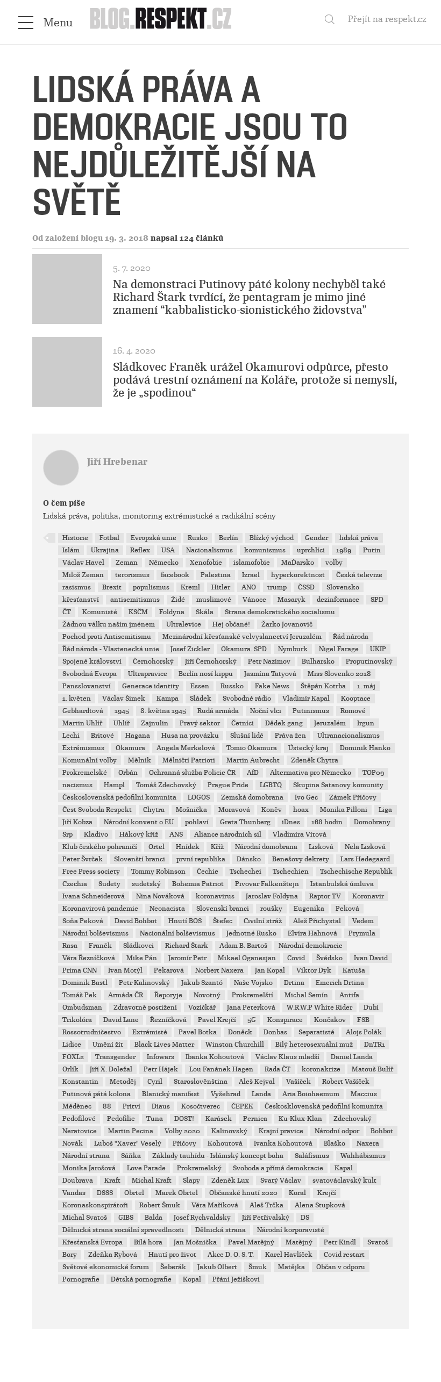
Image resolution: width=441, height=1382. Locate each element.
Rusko (198, 538)
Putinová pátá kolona (96, 1094)
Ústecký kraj (308, 748)
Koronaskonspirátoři (95, 1205)
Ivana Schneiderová (93, 896)
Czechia (74, 884)
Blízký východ (272, 538)
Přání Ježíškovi (236, 1279)
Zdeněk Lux (230, 1180)
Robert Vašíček (345, 1081)
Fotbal (109, 538)
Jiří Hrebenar (117, 461)
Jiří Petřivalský (265, 1217)
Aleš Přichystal (317, 921)
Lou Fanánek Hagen (221, 1069)
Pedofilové (79, 1118)
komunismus (265, 550)
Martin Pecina (130, 1131)
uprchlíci (311, 550)
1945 (122, 711)
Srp (67, 834)
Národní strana (86, 1155)
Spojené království (92, 661)
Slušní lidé (247, 735)
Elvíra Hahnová (312, 933)
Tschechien (291, 871)
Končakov (330, 1020)
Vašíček (298, 1081)
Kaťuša (354, 970)
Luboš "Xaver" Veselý (127, 1143)
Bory (69, 1254)
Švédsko (329, 958)
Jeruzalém (330, 723)
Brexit (112, 587)
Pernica (255, 1118)
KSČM (138, 612)
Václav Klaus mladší (287, 1057)
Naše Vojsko (253, 982)
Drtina (294, 982)
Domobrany (372, 822)
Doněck (240, 1032)
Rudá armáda (218, 711)
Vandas (74, 1193)
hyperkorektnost (298, 575)
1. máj (366, 686)
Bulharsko (318, 661)
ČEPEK (242, 1106)
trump (277, 587)
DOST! (184, 1118)
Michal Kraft (152, 1180)
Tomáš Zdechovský (166, 785)
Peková (347, 908)
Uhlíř (121, 723)
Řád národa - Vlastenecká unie (110, 649)
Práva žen (290, 735)
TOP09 (373, 772)
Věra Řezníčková (88, 958)
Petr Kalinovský (144, 982)
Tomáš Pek (79, 995)
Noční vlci (265, 711)
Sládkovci (138, 945)
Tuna (154, 1118)
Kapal (344, 1168)
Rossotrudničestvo (91, 1032)
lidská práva (358, 538)
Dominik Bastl (85, 982)
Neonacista (167, 908)
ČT (66, 612)
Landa (261, 1094)
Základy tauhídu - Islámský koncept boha (217, 1155)
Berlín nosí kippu (206, 674)
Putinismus (311, 711)
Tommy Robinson (158, 871)
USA (168, 550)
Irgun (365, 723)
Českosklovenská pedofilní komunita (324, 1106)
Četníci (242, 723)
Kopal (192, 1279)
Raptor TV (325, 896)
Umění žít (108, 1044)
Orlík (70, 1069)
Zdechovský (352, 1118)
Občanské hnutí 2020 (243, 1193)
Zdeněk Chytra (314, 760)
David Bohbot (136, 921)
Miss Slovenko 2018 (339, 674)
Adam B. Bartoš (243, 945)
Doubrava (77, 1180)
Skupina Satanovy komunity (338, 785)
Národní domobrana (266, 847)
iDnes (291, 822)
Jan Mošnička (195, 1242)
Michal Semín (306, 995)
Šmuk (257, 1267)
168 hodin (327, 822)
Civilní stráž (263, 921)
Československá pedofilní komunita (119, 797)
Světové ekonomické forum (105, 1267)
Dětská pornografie (141, 1279)
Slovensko (342, 587)
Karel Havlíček (288, 1254)
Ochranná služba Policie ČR (192, 772)
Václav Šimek (123, 698)
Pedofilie (121, 1118)
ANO (248, 587)
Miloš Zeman (83, 575)
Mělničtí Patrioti (188, 760)
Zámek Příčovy (352, 797)
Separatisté (316, 1032)
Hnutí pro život (172, 1254)
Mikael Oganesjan (247, 958)
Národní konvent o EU (139, 822)
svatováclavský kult (344, 1180)
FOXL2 (73, 1057)
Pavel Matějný (251, 1242)
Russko (232, 686)
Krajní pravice (281, 1131)
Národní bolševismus (95, 933)
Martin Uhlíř (82, 723)
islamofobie (251, 562)
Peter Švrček (82, 859)
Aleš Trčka (266, 1205)
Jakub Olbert (217, 1267)
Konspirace (285, 1020)
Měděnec (76, 1106)
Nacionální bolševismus (177, 933)
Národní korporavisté (290, 1230)
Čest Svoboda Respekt (97, 809)
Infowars (160, 1057)
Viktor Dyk (313, 970)
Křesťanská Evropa (92, 1242)
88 (107, 1106)
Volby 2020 (182, 1131)
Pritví (131, 1106)
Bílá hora (148, 1242)
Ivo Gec (306, 797)
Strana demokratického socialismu (280, 612)
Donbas (275, 1032)
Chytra (154, 809)
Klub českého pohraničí (99, 847)
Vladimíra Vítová (299, 834)
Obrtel (134, 1193)
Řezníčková (168, 1020)
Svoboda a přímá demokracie (278, 1168)
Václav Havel (83, 562)
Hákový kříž (138, 834)
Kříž (217, 847)
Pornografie (80, 1279)
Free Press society (91, 871)
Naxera (368, 1143)
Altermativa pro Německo (310, 772)
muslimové (213, 599)
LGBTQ (271, 785)
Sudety (109, 884)
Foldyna (171, 612)
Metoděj (123, 1081)
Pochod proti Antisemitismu (106, 636)
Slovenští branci (139, 859)
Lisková (321, 847)
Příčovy (184, 1143)
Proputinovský (369, 661)
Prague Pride (228, 785)
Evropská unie (153, 538)
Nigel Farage (339, 649)
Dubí (371, 1007)
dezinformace (338, 599)
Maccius (364, 1094)
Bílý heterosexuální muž (314, 1044)
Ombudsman (82, 1007)
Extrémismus (83, 748)
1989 (343, 550)
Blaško (334, 1143)
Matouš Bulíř (372, 1069)
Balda (153, 1217)
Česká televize (359, 575)
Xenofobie (206, 562)
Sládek (200, 698)
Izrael (251, 575)
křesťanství (80, 599)
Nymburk (293, 649)
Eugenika (309, 908)
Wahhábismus (363, 1155)
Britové (102, 735)
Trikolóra (77, 1020)
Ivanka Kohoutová (283, 1143)
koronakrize (321, 1069)
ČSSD (306, 587)
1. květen (76, 698)
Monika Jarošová (89, 1168)
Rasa (69, 945)
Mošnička (191, 809)
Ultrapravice (147, 674)
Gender (316, 538)
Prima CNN (79, 970)
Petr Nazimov (269, 661)
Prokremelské (84, 772)
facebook (175, 575)
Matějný (299, 1242)
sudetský (146, 884)
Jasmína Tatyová (270, 674)
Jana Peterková (251, 1007)
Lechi (71, 735)
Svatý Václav (280, 1180)
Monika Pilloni (343, 809)
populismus (151, 587)
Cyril (154, 1081)
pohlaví (197, 822)
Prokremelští (252, 995)
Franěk (100, 945)
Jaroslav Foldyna (272, 896)
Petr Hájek (161, 1069)
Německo (164, 562)
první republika (200, 859)
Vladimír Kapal (306, 698)
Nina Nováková (160, 896)
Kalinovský (229, 1131)
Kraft (112, 1180)
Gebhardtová (82, 711)
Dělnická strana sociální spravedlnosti (123, 1230)
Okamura (130, 748)
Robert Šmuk (159, 1205)
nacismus (77, 785)
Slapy (191, 1180)
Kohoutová (225, 1143)
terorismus (132, 575)
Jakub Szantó (202, 982)
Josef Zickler (190, 649)
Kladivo (96, 834)
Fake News (272, 686)
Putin (372, 550)
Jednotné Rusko (251, 933)
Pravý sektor (200, 723)
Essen (199, 686)
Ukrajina (105, 550)
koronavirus (215, 896)
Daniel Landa (352, 1057)
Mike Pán (141, 958)
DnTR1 (374, 1044)
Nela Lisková (365, 847)
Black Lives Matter (164, 1044)
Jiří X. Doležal (111, 1069)
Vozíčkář (202, 1007)
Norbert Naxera (219, 970)
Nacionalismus (209, 550)
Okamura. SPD (244, 649)
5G (251, 1020)
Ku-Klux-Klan (300, 1118)
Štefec (222, 921)
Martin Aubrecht (253, 760)
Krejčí (326, 1193)
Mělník (139, 760)
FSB (363, 1020)
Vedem (363, 921)
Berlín (228, 538)
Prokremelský (199, 1168)
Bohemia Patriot (198, 884)
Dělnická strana (220, 1230)
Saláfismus (312, 1155)
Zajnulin (154, 723)
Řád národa (350, 636)
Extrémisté (149, 1032)
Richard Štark (186, 945)
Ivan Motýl (125, 970)
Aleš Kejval (257, 1081)
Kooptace (356, 698)
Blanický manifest (171, 1094)
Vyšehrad (225, 1094)
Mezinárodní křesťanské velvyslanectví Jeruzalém (242, 636)
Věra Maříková (214, 1205)
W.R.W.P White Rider (319, 1007)
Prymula (361, 933)
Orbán (128, 772)
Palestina (216, 575)
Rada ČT (277, 1069)
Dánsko (249, 859)
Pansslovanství (86, 686)
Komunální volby (89, 760)
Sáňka (131, 1155)
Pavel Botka (198, 1032)
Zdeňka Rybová (112, 1254)
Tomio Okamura (251, 748)
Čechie (207, 871)
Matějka (291, 1267)
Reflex (140, 550)
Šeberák (173, 1267)
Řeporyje (168, 995)
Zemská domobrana (252, 797)
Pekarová (169, 970)
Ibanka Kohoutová (215, 1057)
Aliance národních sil (227, 834)
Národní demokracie (311, 945)
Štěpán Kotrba (323, 686)
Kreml (190, 587)
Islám (71, 550)
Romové (353, 711)
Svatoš (377, 1242)
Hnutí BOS (185, 921)
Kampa (168, 698)
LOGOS (199, 797)
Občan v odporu (340, 1267)
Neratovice (79, 1131)
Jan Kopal (270, 970)
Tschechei (245, 871)
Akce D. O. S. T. (231, 1254)
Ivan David (371, 958)
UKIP (378, 649)
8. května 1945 (163, 711)
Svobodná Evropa (89, 674)
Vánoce (254, 599)
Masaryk (291, 599)
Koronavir (368, 896)
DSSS (105, 1193)
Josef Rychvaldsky (202, 1217)
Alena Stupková (320, 1205)
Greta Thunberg (245, 822)
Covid (296, 958)
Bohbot (382, 1131)
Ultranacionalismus (348, 735)
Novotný (207, 995)
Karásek (218, 1118)
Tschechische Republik (356, 871)
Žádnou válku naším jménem (108, 624)
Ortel (156, 847)
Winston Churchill (234, 1044)
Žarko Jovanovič (286, 624)
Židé (178, 599)
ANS (176, 834)
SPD (377, 599)
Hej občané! (231, 624)
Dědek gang (284, 723)
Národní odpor (337, 1131)
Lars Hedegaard (365, 859)
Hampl (114, 785)
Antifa (349, 995)
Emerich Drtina (340, 982)
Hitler (220, 587)
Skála (205, 612)
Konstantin (80, 1081)
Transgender (115, 1057)
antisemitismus (135, 599)
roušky (271, 908)
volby (334, 562)
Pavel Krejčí (217, 1020)
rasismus (76, 587)
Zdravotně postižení (145, 1007)
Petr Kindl (340, 1242)
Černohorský (153, 661)
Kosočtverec (200, 1106)
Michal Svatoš (84, 1217)
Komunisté (99, 612)
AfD (253, 772)
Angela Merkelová (186, 748)
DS (305, 1217)
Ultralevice (183, 624)
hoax (301, 809)
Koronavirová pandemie (100, 908)
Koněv (271, 809)
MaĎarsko (297, 562)
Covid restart (344, 1254)
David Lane (121, 1020)
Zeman (127, 562)
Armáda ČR (125, 995)
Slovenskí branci (222, 908)
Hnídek (188, 847)
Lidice (71, 1044)
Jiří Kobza (77, 822)
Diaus (161, 1106)
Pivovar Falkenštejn (267, 884)
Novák (72, 1143)
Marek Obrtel (176, 1193)
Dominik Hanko (365, 748)
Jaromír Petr (187, 958)
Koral (297, 1193)
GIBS (125, 1217)
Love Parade (146, 1168)
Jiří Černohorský (211, 661)
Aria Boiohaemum (310, 1094)
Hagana (137, 735)
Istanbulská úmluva (342, 884)
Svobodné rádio (247, 698)
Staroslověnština (200, 1081)
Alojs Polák (364, 1032)
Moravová (234, 809)
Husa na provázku (190, 735)
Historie (75, 538)
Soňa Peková (82, 921)
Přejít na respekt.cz (387, 19)
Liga (385, 809)
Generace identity (150, 686)
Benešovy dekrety (300, 859)
